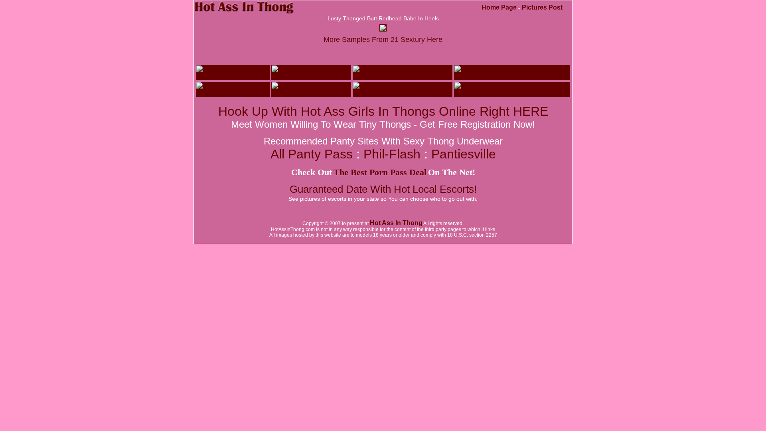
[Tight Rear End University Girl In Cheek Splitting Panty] (512, 92)
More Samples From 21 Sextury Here (383, 39)
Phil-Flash (392, 154)
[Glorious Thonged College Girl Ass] (402, 76)
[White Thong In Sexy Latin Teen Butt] (311, 92)
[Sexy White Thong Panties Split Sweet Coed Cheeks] (512, 76)
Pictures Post (542, 7)
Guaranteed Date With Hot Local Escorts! (383, 189)
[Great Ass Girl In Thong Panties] (232, 76)
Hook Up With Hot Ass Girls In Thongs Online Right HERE (383, 111)
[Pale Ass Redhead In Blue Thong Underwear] (402, 92)
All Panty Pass (313, 154)
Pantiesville (463, 154)
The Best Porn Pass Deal (380, 172)
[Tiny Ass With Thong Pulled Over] (232, 92)
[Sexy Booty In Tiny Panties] (311, 76)
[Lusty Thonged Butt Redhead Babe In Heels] (383, 29)
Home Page (499, 7)
